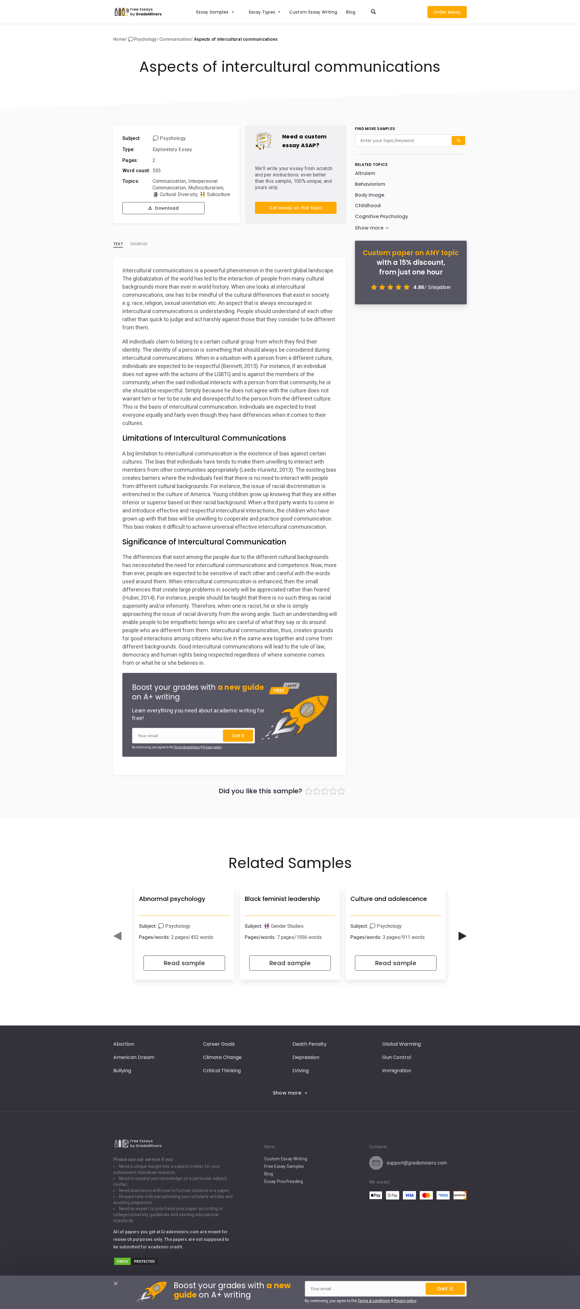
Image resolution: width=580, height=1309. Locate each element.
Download (166, 208)
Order (439, 12)
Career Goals (219, 1044)
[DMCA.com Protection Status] (136, 1264)
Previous (117, 936)
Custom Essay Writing (285, 1158)
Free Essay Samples (284, 1166)
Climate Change (222, 1057)
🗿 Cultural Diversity (175, 194)
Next (463, 936)
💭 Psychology (169, 138)
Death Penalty (309, 1044)
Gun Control (396, 1057)
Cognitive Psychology (381, 216)
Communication (169, 181)
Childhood (368, 205)
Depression (305, 1057)
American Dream (133, 1057)
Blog (350, 12)
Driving (300, 1070)
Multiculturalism (205, 188)
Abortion (123, 1044)
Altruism (365, 173)
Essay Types (262, 12)
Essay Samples (212, 12)
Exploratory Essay (172, 149)
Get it (238, 736)
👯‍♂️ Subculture (215, 194)
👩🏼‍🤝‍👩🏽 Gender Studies (284, 926)
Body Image (369, 195)
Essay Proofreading (283, 1181)
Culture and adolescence (388, 899)
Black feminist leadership (282, 899)
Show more (287, 1092)
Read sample (184, 963)
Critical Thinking (222, 1070)
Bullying (122, 1070)
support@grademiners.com (416, 1163)
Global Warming (401, 1044)
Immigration (396, 1070)
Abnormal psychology (172, 899)
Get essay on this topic (295, 208)
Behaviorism (370, 184)
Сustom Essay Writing (313, 12)
